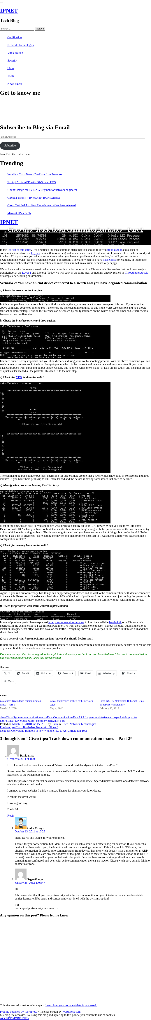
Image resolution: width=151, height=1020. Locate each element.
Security (12, 60)
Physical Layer (13, 720)
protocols (142, 272)
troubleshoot (114, 249)
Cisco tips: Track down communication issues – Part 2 (75, 229)
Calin (55, 724)
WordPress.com (71, 1011)
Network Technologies (20, 45)
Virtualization (15, 52)
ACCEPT (6, 1018)
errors (95, 717)
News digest (14, 83)
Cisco (65, 724)
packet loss (109, 259)
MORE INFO (20, 1018)
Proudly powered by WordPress (18, 1011)
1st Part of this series (19, 249)
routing (132, 272)
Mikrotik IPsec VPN (19, 213)
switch (48, 720)
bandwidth (115, 622)
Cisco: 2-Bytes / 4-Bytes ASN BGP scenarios (33, 197)
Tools (10, 76)
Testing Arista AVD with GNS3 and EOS (31, 182)
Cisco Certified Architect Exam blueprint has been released (41, 205)
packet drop (123, 717)
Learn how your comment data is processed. (71, 1005)
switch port (58, 720)
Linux (10, 68)
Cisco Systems (14, 717)
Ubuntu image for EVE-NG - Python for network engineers (42, 189)
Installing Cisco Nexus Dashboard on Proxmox (34, 174)
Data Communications (60, 717)
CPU (19, 377)
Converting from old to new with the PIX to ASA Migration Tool (43, 730)
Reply (10, 815)
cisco (3, 717)
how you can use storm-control (66, 622)
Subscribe (10, 145)
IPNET (9, 10)
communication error (35, 717)
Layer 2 (35, 253)
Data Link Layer (82, 717)
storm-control (36, 720)
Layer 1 (26, 272)
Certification (14, 37)
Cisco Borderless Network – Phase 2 (29, 727)
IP (126, 272)
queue (25, 720)
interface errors (107, 717)
